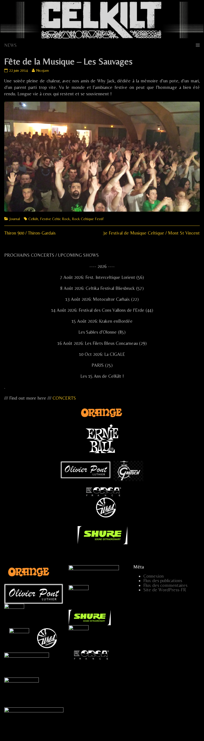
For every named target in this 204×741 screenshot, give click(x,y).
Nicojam (42, 70)
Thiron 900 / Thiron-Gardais (29, 233)
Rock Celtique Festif (87, 219)
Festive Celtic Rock (55, 219)
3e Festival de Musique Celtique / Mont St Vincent (151, 233)
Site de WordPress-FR (164, 589)
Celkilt (33, 219)
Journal (14, 219)
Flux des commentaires (165, 585)
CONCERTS (64, 398)
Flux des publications (162, 580)
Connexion (153, 576)
